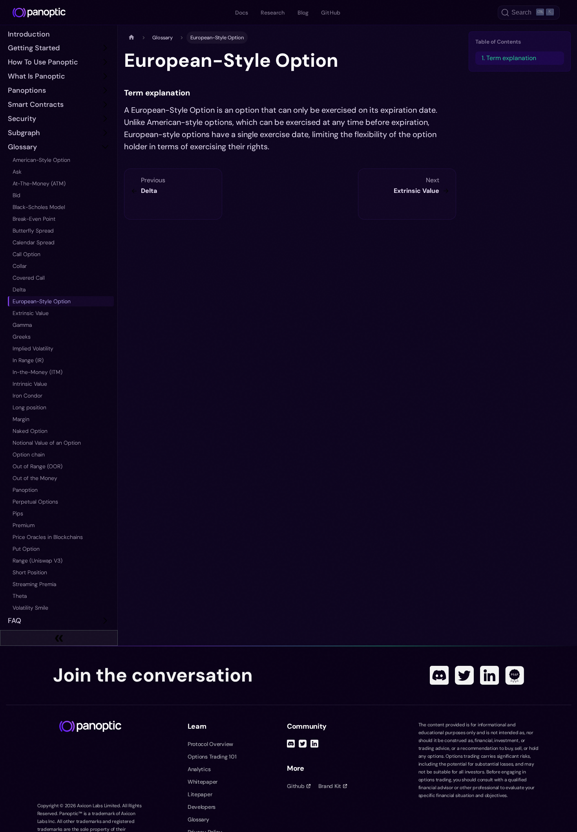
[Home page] (131, 37)
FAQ (14, 620)
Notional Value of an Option (47, 442)
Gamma (22, 324)
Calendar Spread (34, 242)
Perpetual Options (35, 501)
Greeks (22, 336)
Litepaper (200, 794)
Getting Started (34, 48)
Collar (20, 265)
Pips (18, 513)
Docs (241, 12)
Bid (16, 195)
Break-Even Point (34, 218)
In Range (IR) (28, 360)
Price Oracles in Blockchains (48, 537)
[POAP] (514, 675)
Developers (201, 806)
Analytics (199, 769)
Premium (24, 525)
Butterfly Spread (33, 230)
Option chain (29, 454)
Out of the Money (35, 478)
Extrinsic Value (31, 313)
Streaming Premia (34, 584)
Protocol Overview (210, 744)
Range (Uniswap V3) (37, 560)
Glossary (22, 147)
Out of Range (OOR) (37, 466)
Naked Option (30, 430)
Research (273, 12)
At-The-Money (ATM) (39, 183)
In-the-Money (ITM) (37, 372)
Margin (21, 419)
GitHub (330, 12)
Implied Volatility (33, 348)
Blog (303, 12)
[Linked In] (489, 675)
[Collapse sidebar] (59, 638)
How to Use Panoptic (43, 62)
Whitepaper (202, 781)
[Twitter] (464, 675)
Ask (17, 171)
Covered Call (29, 277)
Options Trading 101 (212, 756)
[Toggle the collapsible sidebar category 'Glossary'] (105, 147)
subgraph (24, 132)
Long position (29, 407)
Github (295, 786)
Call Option (26, 254)
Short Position (30, 572)
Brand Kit (329, 786)
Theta (20, 595)
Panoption (25, 489)
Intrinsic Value (30, 383)
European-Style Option (42, 301)
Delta (19, 289)
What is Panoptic (36, 76)
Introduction (29, 34)
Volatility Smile (30, 607)
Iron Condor (27, 395)
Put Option (26, 548)
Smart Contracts (36, 104)
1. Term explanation (509, 58)
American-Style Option (41, 159)
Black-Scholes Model (39, 207)
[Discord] (439, 675)
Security (22, 118)
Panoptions (27, 90)
